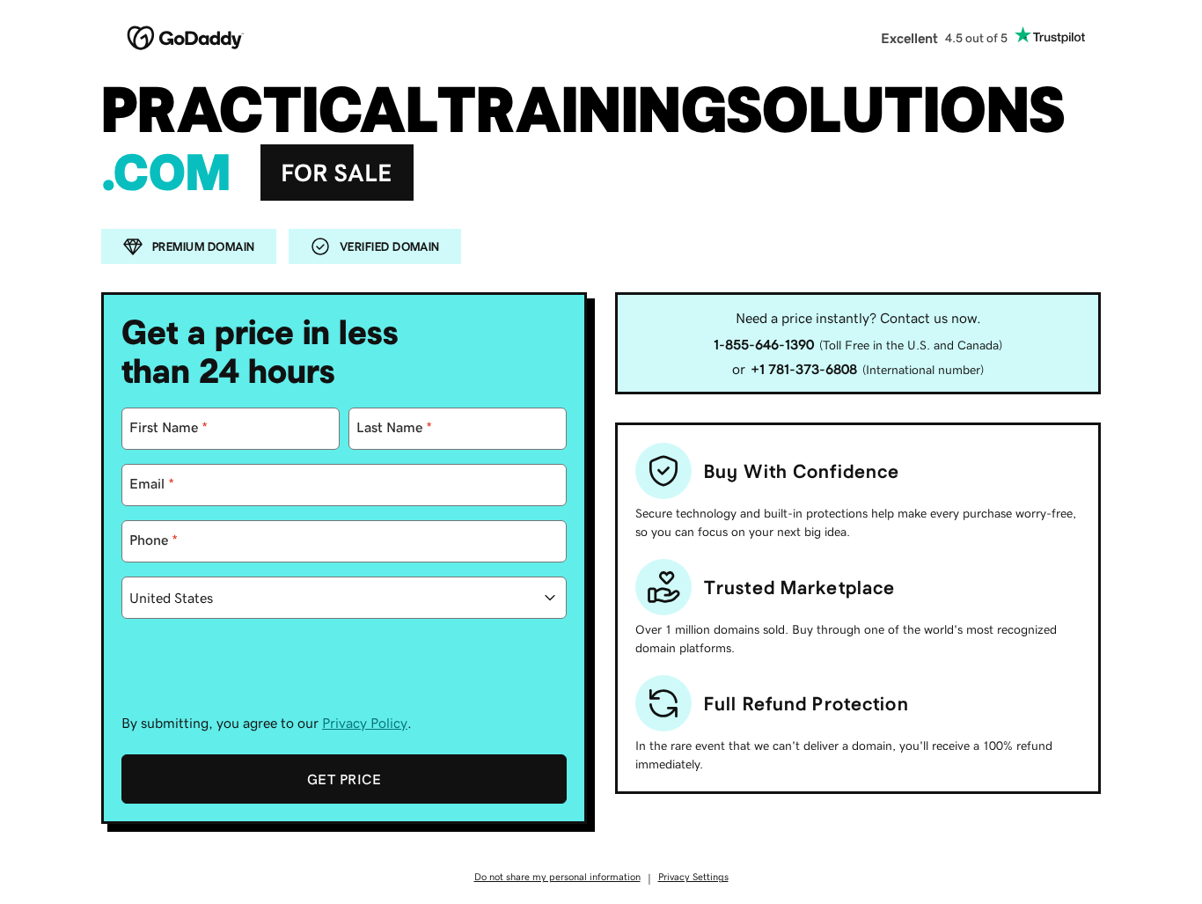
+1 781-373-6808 (804, 369)
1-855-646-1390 (764, 344)
